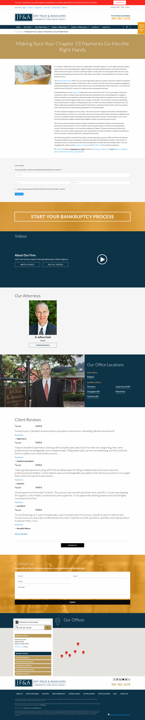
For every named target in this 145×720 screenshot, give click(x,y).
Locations (94, 27)
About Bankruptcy (41, 27)
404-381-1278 (120, 18)
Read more (19, 435)
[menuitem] (18, 27)
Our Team (27, 27)
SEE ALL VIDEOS (55, 264)
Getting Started (89, 694)
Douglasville (38, 7)
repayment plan (79, 152)
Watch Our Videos (32, 694)
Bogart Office (22, 636)
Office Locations (104, 694)
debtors (117, 149)
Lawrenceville (56, 7)
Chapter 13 (76, 92)
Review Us (72, 545)
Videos (127, 7)
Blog (122, 7)
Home (18, 27)
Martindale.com (37, 708)
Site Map (43, 705)
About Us (19, 694)
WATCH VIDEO (27, 264)
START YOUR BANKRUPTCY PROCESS (72, 216)
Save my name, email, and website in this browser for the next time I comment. (41, 189)
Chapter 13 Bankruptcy (79, 27)
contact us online (81, 145)
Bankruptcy (96, 149)
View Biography (43, 345)
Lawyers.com (27, 708)
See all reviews (21, 534)
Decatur (30, 7)
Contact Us (119, 2)
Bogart (25, 7)
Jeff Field (59, 149)
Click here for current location (28, 622)
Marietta (64, 7)
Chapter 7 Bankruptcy (59, 27)
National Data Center (64, 81)
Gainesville (47, 7)
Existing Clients (115, 7)
